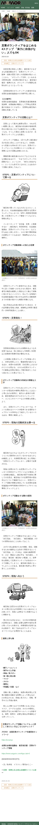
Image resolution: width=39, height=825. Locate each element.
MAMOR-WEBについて (15, 824)
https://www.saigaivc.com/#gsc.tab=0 (16, 753)
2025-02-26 (5, 56)
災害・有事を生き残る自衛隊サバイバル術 (19, 770)
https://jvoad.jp (7, 740)
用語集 (4, 824)
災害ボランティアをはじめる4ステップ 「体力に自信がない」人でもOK (19, 49)
